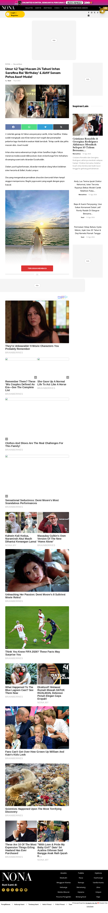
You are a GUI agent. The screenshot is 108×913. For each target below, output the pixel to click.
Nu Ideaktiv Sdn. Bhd (91, 903)
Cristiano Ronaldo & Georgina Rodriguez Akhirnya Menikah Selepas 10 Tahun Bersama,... (85, 144)
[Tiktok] (97, 12)
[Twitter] (94, 12)
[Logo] (8, 8)
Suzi (9, 81)
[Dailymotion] (88, 15)
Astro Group (90, 906)
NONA (7, 64)
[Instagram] (91, 12)
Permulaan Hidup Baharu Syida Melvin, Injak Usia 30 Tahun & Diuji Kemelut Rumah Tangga (87, 230)
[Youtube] (21, 889)
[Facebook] (88, 12)
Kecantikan (17, 64)
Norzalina (77, 154)
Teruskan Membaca (37, 268)
